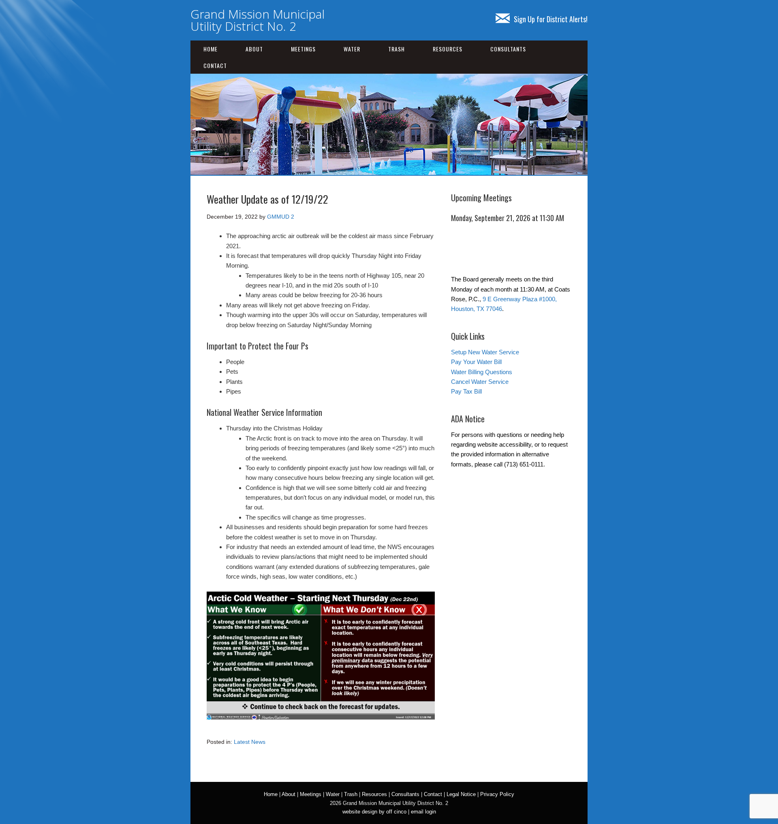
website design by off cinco (374, 812)
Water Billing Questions (481, 371)
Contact (215, 65)
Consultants (508, 49)
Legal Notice (461, 794)
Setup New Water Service (485, 352)
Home (210, 49)
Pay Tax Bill (466, 391)
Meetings (303, 49)
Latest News (249, 742)
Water (352, 49)
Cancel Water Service (480, 381)
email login (423, 812)
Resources (447, 49)
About (254, 49)
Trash (396, 49)
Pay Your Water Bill (476, 361)
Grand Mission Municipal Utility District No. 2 (257, 20)
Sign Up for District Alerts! (551, 19)
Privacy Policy (497, 794)
